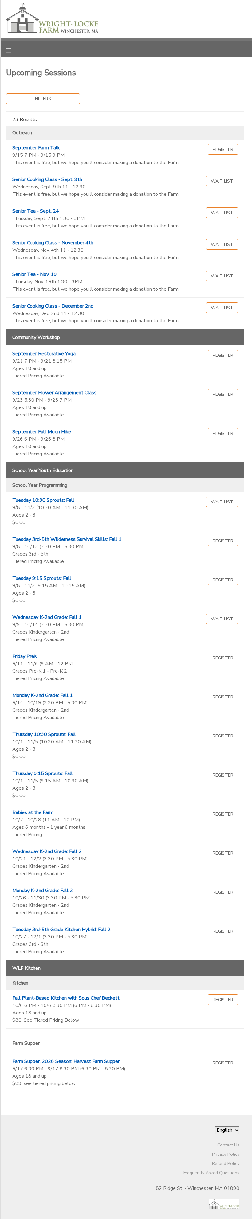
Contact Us (228, 1145)
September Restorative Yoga (44, 353)
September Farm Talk (36, 147)
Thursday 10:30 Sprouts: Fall (44, 734)
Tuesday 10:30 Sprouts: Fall (43, 500)
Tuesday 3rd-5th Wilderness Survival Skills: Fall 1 (67, 539)
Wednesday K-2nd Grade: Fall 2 (47, 851)
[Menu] (13, 49)
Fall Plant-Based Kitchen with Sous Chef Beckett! (66, 998)
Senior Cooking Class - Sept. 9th (47, 179)
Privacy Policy (225, 1154)
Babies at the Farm (32, 812)
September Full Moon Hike (41, 431)
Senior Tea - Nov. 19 (34, 274)
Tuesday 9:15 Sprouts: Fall (41, 578)
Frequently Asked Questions (211, 1173)
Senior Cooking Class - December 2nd (52, 306)
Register (223, 149)
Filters (43, 99)
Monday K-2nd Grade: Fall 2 (42, 890)
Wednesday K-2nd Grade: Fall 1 (47, 617)
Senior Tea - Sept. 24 (35, 211)
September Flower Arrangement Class (54, 392)
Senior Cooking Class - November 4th (52, 242)
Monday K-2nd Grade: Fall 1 (42, 695)
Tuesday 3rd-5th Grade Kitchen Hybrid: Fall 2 (61, 929)
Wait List (222, 181)
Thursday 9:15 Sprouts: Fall (42, 773)
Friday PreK (24, 656)
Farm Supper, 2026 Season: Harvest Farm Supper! (66, 1061)
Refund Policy (225, 1163)
